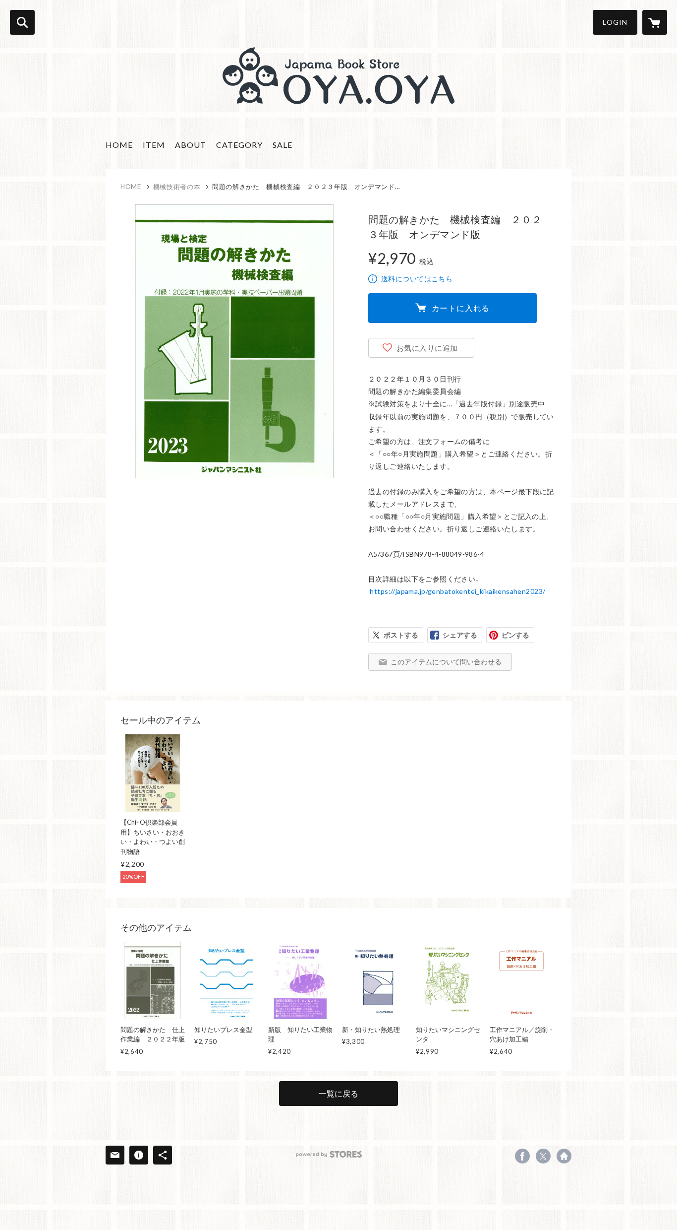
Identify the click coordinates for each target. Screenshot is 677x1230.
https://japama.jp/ (564, 1156)
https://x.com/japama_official (543, 1156)
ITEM (154, 144)
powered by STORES (329, 1154)
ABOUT (190, 144)
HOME (119, 144)
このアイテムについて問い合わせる (446, 661)
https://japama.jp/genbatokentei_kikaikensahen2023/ (457, 591)
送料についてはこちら (416, 278)
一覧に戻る (338, 1093)
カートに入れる (461, 308)
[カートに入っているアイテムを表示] (654, 22)
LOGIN (615, 22)
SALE (282, 144)
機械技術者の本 (177, 187)
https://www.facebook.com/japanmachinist (522, 1156)
